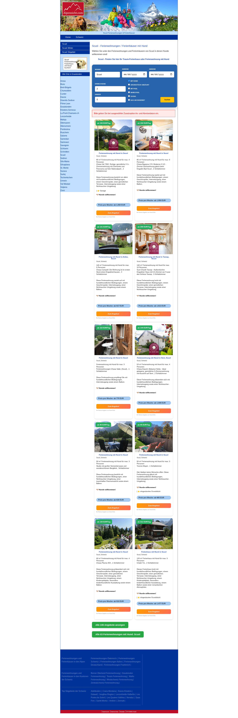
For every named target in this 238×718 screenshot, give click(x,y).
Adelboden (96, 691)
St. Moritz (64, 168)
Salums (63, 136)
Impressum (105, 711)
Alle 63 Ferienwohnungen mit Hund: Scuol (117, 634)
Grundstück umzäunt (139, 85)
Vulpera (63, 187)
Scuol (64, 44)
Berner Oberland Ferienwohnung (105, 673)
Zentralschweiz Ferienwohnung (105, 683)
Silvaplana (65, 165)
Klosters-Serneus (68, 110)
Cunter (63, 94)
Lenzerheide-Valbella (125, 694)
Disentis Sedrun (67, 100)
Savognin (64, 145)
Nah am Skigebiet (137, 100)
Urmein (63, 181)
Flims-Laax (65, 103)
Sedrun (63, 158)
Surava (63, 171)
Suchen (167, 100)
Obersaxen (65, 123)
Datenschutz (114, 711)
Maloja (63, 120)
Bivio (62, 84)
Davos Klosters (124, 691)
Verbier (112, 701)
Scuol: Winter (67, 48)
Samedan (64, 139)
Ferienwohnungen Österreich (104, 658)
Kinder (98, 94)
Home (68, 37)
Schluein (64, 148)
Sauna (133, 96)
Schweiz (79, 37)
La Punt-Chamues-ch (69, 113)
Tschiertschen (66, 177)
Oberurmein (65, 126)
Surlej (63, 174)
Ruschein (64, 132)
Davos (63, 97)
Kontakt (122, 711)
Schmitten (64, 152)
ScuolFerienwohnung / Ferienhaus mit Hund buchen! (71, 64)
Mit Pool (133, 89)
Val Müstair (65, 184)
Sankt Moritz (101, 701)
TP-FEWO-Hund (131, 711)
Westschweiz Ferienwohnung (120, 680)
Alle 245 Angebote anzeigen (110, 625)
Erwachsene (100, 84)
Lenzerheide (65, 116)
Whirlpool (134, 92)
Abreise (152, 69)
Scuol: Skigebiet (68, 52)
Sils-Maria (64, 161)
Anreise (125, 69)
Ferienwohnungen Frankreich (117, 665)
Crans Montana (109, 691)
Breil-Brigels (65, 87)
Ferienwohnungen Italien (111, 662)
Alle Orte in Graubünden (72, 74)
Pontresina (65, 129)
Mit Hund (134, 81)
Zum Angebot (113, 213)
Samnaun (64, 142)
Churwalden (65, 91)
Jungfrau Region (106, 694)
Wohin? (98, 69)
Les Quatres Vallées (116, 697)
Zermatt (121, 701)
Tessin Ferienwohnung (117, 676)
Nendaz (130, 697)
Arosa (63, 81)
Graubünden (65, 107)
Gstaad (94, 694)
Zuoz (62, 190)
